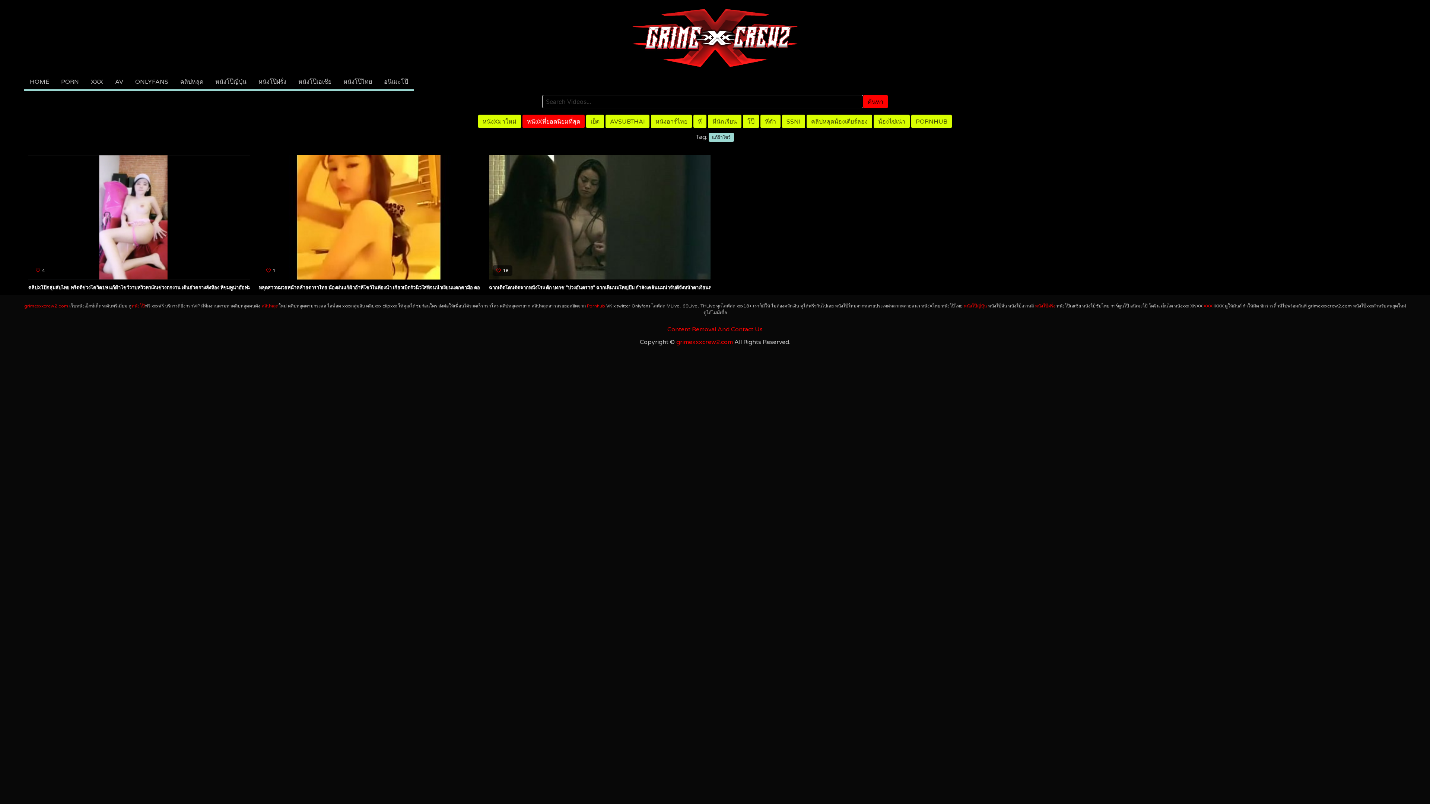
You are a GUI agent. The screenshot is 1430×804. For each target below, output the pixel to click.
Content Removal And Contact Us (715, 329)
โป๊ (750, 121)
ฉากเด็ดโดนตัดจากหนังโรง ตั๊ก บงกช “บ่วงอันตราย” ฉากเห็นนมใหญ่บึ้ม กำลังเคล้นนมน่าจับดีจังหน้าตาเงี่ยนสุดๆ (603, 288)
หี (700, 121)
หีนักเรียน (724, 121)
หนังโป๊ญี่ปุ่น (231, 82)
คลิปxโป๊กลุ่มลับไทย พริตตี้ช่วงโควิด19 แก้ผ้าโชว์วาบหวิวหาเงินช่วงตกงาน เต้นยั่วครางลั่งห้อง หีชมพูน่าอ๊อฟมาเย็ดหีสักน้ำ (152, 288)
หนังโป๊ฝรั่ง (272, 82)
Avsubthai (627, 121)
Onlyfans (151, 82)
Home (39, 82)
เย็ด (595, 121)
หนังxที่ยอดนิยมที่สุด (553, 121)
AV (119, 82)
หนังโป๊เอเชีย (314, 82)
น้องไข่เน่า (891, 121)
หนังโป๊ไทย (357, 82)
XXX (97, 82)
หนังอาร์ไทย (671, 121)
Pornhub (931, 121)
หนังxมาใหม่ (500, 121)
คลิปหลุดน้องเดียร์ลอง (839, 121)
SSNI (793, 121)
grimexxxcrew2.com (46, 306)
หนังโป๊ (138, 306)
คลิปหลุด (191, 82)
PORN (70, 82)
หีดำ (770, 121)
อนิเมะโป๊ (396, 82)
